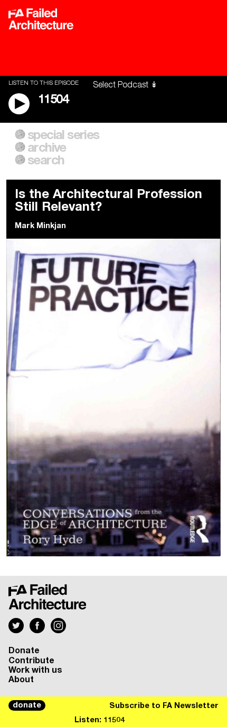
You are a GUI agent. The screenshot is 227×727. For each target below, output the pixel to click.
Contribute (31, 660)
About (21, 679)
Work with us (35, 670)
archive (46, 148)
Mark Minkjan (40, 226)
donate (27, 705)
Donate (24, 650)
